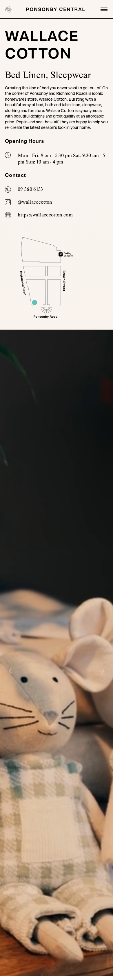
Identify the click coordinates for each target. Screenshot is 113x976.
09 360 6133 (30, 189)
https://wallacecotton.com (45, 215)
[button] (102, 9)
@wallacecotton (35, 202)
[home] (8, 9)
